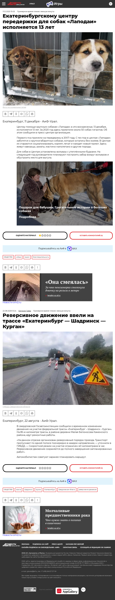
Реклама (25, 544)
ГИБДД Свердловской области (16, 407)
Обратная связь (70, 547)
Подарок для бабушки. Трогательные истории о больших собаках (63, 209)
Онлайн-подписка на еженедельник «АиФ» (41, 547)
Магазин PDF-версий (75, 544)
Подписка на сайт (41, 544)
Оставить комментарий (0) (91, 235)
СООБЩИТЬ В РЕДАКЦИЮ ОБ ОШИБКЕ (95, 547)
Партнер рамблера (45, 589)
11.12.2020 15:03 (9, 11)
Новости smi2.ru (12, 302)
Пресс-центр (57, 544)
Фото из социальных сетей (14, 107)
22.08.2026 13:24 (9, 311)
